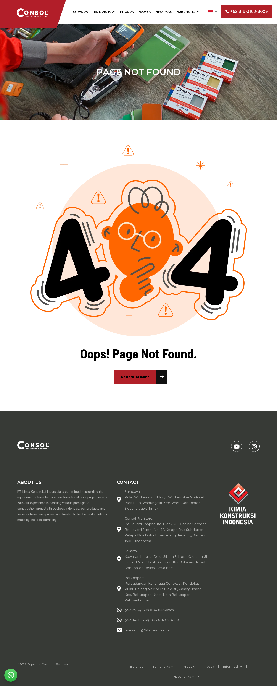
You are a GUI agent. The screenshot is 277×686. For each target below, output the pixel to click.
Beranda (80, 12)
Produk (127, 12)
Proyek (144, 12)
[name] (135, 377)
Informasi (163, 12)
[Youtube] (236, 446)
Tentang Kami (104, 12)
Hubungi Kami (188, 12)
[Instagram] (254, 446)
